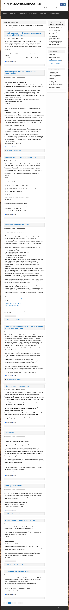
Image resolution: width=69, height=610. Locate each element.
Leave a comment (21, 38)
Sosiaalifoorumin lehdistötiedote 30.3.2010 (17, 225)
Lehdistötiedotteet (13, 319)
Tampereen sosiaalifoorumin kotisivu (13, 307)
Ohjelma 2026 (13, 13)
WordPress (58, 607)
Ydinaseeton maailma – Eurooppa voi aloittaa (17, 386)
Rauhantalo (19, 425)
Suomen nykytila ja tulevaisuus (13, 486)
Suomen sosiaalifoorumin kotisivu (12, 305)
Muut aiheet (11, 513)
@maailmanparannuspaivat (55, 60)
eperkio (13, 38)
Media (10, 379)
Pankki (18, 217)
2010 (8, 64)
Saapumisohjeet (33, 13)
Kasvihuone (11, 64)
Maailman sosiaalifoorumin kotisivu (13, 302)
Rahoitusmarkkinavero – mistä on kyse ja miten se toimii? (21, 157)
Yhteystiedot (43, 13)
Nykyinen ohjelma (18, 64)
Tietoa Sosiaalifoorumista (54, 13)
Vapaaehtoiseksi (23, 13)
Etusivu (5, 13)
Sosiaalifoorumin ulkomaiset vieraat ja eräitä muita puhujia (18, 298)
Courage (64, 607)
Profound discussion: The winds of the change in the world (20, 520)
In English (5, 17)
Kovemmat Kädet (9, 433)
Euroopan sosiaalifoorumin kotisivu (13, 303)
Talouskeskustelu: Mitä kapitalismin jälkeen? (17, 571)
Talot (23, 64)
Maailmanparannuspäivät (54, 63)
